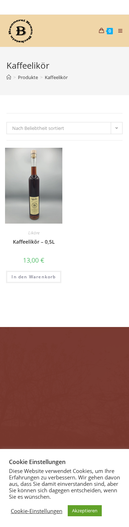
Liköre (33, 233)
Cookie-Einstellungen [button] (36, 511)
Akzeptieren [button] (84, 510)
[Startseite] (8, 77)
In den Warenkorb (33, 277)
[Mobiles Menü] (118, 31)
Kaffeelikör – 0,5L (34, 241)
